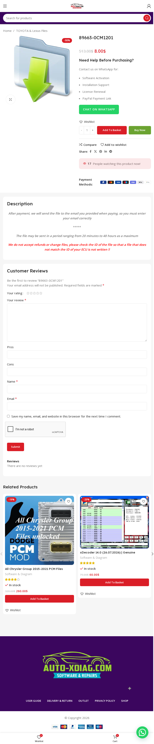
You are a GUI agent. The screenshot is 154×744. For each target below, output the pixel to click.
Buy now (139, 130)
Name (12, 381)
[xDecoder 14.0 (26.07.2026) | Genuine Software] (114, 522)
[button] (87, 121)
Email (12, 398)
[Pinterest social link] (100, 151)
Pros (10, 347)
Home (7, 31)
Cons (10, 364)
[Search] (146, 18)
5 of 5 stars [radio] (40, 293)
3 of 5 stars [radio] (34, 293)
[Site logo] (77, 6)
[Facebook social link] (90, 151)
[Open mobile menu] (5, 6)
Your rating (14, 293)
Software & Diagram (18, 574)
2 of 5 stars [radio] (31, 293)
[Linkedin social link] (105, 151)
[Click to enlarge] (10, 99)
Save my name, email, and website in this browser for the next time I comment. (66, 416)
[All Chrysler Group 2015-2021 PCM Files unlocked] (39, 530)
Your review (16, 300)
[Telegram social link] (110, 151)
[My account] (149, 6)
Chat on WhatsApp (99, 109)
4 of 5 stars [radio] (37, 293)
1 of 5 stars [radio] (27, 293)
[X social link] (95, 151)
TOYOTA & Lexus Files (32, 31)
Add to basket (112, 130)
